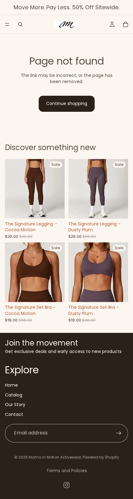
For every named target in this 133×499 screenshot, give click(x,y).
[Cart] (125, 24)
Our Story (15, 404)
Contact (14, 414)
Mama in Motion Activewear (55, 457)
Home (11, 385)
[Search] (20, 24)
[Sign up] (118, 432)
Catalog (13, 395)
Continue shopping (66, 103)
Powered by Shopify (101, 457)
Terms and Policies (66, 471)
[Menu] (7, 24)
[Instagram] (66, 485)
